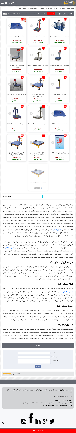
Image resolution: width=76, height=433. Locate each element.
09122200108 (46, 406)
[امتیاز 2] (4, 374)
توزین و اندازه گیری (51, 8)
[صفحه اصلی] (70, 3)
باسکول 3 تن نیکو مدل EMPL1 (59, 124)
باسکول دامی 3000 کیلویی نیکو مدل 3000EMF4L (59, 37)
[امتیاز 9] (10, 374)
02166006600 (43, 403)
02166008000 (52, 403)
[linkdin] (38, 421)
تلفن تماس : (54, 357)
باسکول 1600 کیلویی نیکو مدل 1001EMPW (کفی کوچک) (16, 154)
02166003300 (35, 403)
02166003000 (26, 403)
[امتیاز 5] (6, 374)
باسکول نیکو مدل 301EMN (38, 36)
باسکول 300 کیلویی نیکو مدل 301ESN (38, 65)
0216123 (17, 3)
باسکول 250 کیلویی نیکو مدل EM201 (16, 124)
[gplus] (45, 421)
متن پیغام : (55, 360)
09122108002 (54, 406)
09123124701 (63, 406)
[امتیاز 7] (8, 374)
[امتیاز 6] (7, 374)
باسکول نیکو (22, 8)
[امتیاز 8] (9, 374)
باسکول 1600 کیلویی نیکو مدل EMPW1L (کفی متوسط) (38, 154)
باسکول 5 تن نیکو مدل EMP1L (16, 36)
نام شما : (55, 353)
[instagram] (24, 421)
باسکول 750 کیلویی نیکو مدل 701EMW (16, 66)
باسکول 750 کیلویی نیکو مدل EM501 (59, 65)
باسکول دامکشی (9, 248)
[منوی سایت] (38, 3)
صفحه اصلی (70, 8)
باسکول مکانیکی (68, 292)
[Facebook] (31, 418)
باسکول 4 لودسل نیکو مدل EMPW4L (16, 95)
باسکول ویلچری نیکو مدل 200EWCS (59, 153)
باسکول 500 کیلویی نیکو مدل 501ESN (38, 124)
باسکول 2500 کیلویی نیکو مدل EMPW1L (38, 183)
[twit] (52, 421)
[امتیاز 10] (11, 374)
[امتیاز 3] (5, 374)
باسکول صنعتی (57, 230)
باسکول (42, 8)
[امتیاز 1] (3, 374)
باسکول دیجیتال (32, 8)
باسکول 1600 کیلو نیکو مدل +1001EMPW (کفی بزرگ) (38, 95)
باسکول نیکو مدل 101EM (59, 95)
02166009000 (61, 403)
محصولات (62, 8)
